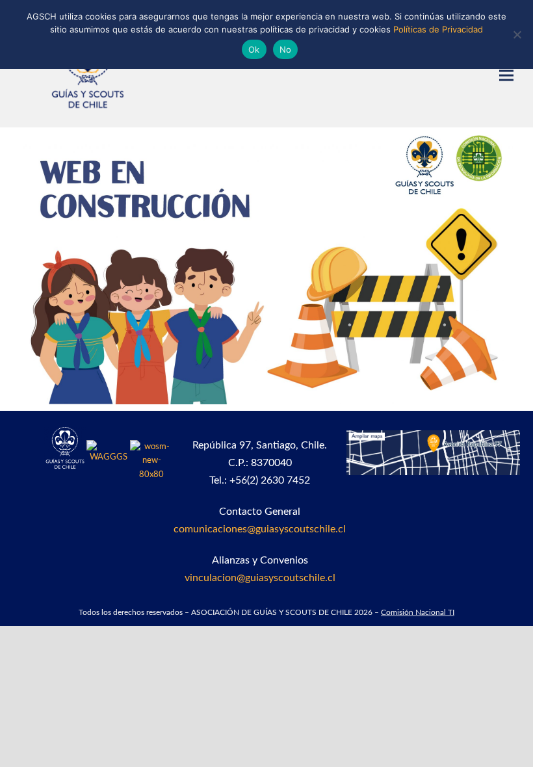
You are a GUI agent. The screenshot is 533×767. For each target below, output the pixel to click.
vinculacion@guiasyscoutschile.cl (260, 578)
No (286, 49)
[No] (516, 34)
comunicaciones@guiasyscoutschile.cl (260, 529)
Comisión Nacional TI (417, 612)
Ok (254, 49)
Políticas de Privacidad (438, 29)
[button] (506, 75)
